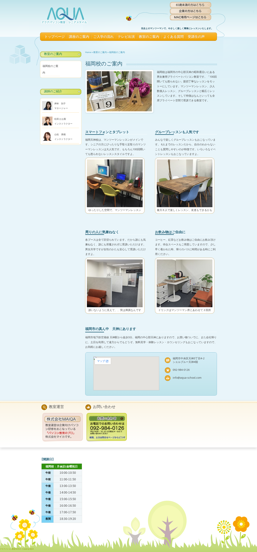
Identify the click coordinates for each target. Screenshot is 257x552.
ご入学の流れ (103, 36)
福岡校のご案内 (117, 52)
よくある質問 (173, 36)
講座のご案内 (79, 36)
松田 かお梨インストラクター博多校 (63, 124)
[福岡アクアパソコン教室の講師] (47, 106)
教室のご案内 (149, 36)
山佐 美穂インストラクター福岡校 (63, 139)
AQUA (32, 549)
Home (88, 52)
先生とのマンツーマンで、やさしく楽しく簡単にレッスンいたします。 (177, 28)
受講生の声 (196, 36)
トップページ (54, 36)
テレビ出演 (126, 36)
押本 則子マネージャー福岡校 (61, 108)
